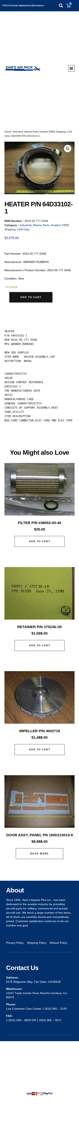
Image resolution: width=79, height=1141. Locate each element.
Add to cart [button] (39, 541)
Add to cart (31, 297)
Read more (39, 853)
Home (7, 131)
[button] (61, 5)
